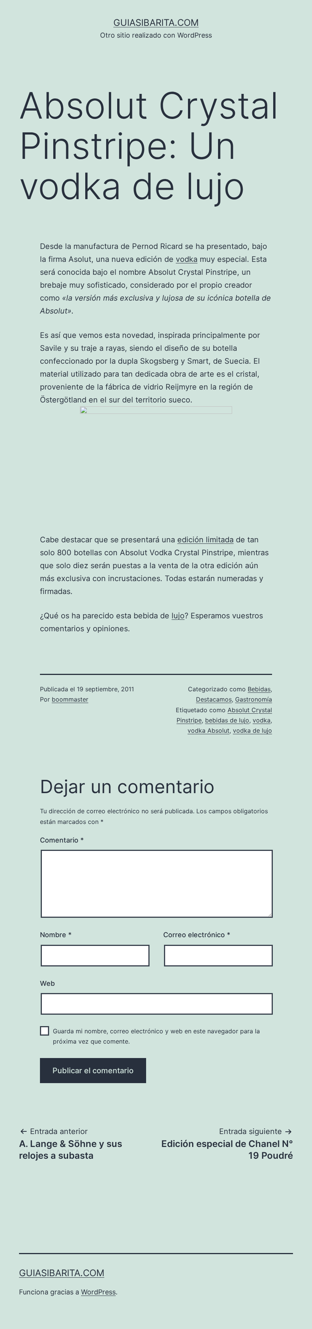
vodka (186, 259)
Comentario (62, 840)
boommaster (70, 699)
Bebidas (259, 689)
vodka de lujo (252, 730)
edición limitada (205, 539)
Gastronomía (253, 699)
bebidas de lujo (227, 720)
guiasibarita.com (156, 22)
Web (47, 983)
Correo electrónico (196, 935)
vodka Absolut (208, 730)
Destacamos (214, 699)
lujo (178, 615)
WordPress (98, 1292)
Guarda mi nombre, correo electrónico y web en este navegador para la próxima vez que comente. (156, 1036)
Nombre (56, 935)
